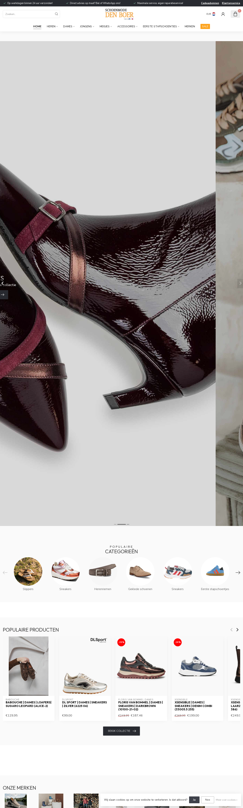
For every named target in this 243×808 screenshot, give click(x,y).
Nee (207, 800)
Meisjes (105, 26)
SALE (205, 26)
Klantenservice (231, 3)
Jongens (86, 26)
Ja (194, 800)
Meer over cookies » (226, 799)
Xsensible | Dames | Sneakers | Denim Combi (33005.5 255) (193, 706)
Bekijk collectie (119, 731)
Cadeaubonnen (210, 3)
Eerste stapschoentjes (160, 26)
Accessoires (126, 26)
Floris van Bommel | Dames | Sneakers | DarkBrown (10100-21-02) (140, 706)
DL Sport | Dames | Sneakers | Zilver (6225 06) (84, 704)
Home (37, 26)
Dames (67, 26)
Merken (190, 26)
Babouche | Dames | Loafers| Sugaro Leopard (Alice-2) (28, 704)
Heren (51, 26)
